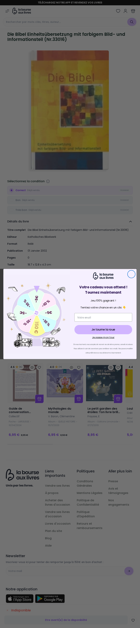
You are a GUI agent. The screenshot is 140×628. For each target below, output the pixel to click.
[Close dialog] (131, 274)
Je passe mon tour (103, 337)
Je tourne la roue (103, 330)
